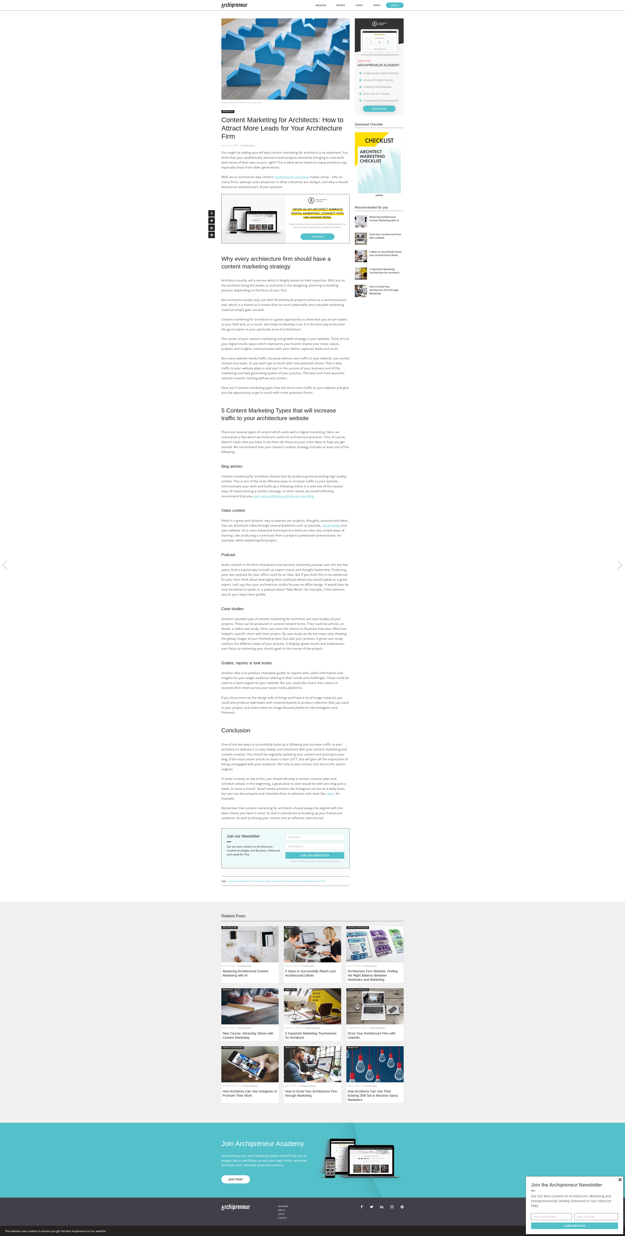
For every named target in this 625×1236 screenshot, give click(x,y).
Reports (340, 5)
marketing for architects (291, 177)
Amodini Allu (245, 965)
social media (331, 525)
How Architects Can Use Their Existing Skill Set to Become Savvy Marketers (373, 1095)
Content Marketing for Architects (246, 881)
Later (330, 793)
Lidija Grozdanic (312, 1027)
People (377, 5)
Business (289, 928)
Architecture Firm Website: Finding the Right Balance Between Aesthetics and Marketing (373, 975)
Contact (282, 1218)
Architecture (230, 928)
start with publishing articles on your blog (283, 496)
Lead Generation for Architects (281, 881)
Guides (359, 5)
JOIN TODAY (379, 108)
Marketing (228, 111)
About (281, 1214)
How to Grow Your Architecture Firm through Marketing (383, 290)
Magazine (321, 5)
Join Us (394, 5)
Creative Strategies (358, 928)
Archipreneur (249, 145)
